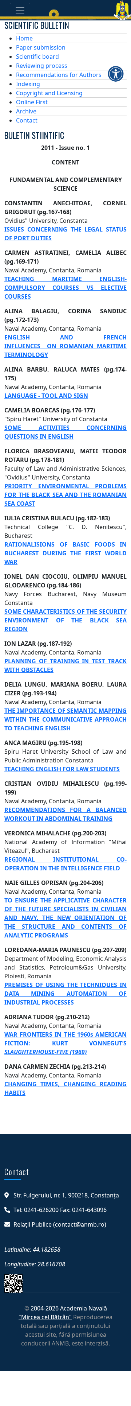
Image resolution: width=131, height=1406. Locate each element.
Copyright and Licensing (49, 93)
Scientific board (37, 57)
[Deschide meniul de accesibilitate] (116, 74)
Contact (26, 120)
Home (24, 38)
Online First (32, 102)
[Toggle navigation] (20, 10)
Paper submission (41, 47)
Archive (26, 111)
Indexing (28, 84)
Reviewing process (41, 66)
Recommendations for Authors (59, 75)
